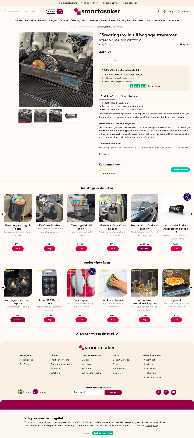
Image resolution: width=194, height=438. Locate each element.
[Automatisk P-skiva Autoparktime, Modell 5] (176, 208)
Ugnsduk (176, 300)
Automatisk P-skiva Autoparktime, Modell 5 (176, 229)
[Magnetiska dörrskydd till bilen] (144, 208)
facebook (157, 392)
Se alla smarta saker (154, 377)
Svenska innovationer (155, 20)
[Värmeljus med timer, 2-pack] (18, 283)
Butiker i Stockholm (91, 373)
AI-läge (52, 11)
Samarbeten (119, 369)
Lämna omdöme (180, 170)
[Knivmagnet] (81, 283)
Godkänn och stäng (102, 433)
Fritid (84, 20)
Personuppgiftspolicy (61, 364)
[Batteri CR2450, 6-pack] (49, 283)
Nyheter (19, 20)
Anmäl (113, 392)
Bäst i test (138, 20)
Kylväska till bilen (49, 225)
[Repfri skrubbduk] (113, 283)
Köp (81, 248)
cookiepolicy (152, 426)
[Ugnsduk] (176, 283)
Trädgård (53, 20)
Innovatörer (173, 20)
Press (115, 364)
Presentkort (149, 360)
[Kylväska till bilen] (49, 208)
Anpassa (86, 433)
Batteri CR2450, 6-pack (49, 302)
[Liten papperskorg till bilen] (18, 208)
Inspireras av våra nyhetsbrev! (97, 387)
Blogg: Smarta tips (122, 360)
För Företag (25, 364)
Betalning (55, 373)
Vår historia (87, 364)
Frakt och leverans (60, 360)
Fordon (103, 20)
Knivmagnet (81, 300)
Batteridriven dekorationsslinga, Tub (144, 302)
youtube (172, 392)
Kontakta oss (26, 360)
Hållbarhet (87, 369)
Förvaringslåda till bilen (81, 227)
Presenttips (114, 20)
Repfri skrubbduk (113, 300)
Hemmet (42, 20)
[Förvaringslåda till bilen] (81, 208)
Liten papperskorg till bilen (17, 227)
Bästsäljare (30, 20)
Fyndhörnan (150, 373)
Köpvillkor (56, 369)
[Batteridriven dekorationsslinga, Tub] (144, 283)
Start (72, 27)
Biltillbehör (88, 27)
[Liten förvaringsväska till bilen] (113, 208)
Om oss (85, 360)
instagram (165, 392)
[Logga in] (158, 12)
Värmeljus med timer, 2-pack (18, 302)
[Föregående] (22, 103)
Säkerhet (94, 20)
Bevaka (144, 248)
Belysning (75, 20)
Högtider (126, 20)
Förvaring (64, 20)
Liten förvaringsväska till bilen (113, 227)
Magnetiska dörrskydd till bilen (144, 227)
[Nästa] (89, 103)
